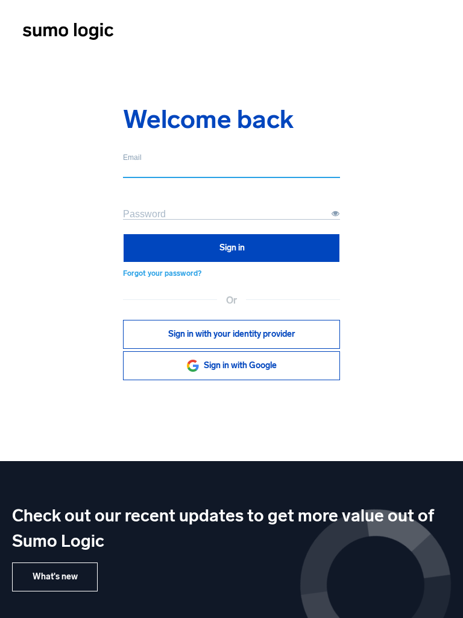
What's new (55, 577)
